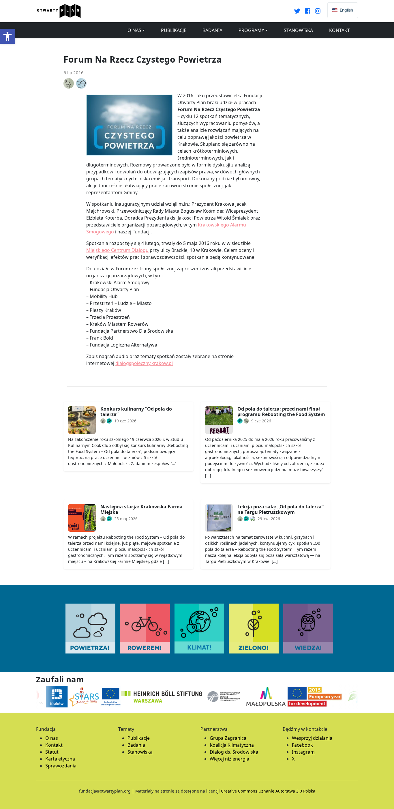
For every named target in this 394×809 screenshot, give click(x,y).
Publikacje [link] (173, 30)
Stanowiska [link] (298, 30)
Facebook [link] (302, 745)
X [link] (293, 759)
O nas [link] (134, 30)
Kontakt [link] (339, 30)
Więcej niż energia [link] (229, 759)
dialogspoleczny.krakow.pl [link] (144, 363)
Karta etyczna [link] (60, 759)
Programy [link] (251, 30)
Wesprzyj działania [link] (312, 738)
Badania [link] (212, 30)
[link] (7, 36)
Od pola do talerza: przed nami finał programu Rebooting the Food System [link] (281, 411)
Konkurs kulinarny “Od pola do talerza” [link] (136, 411)
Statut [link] (52, 752)
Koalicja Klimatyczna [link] (232, 745)
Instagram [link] (303, 752)
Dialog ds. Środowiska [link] (234, 752)
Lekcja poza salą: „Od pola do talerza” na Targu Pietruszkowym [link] (280, 509)
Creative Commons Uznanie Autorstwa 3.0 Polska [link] (268, 791)
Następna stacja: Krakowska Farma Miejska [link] (141, 509)
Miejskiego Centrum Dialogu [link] (117, 250)
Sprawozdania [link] (60, 766)
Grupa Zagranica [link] (228, 738)
